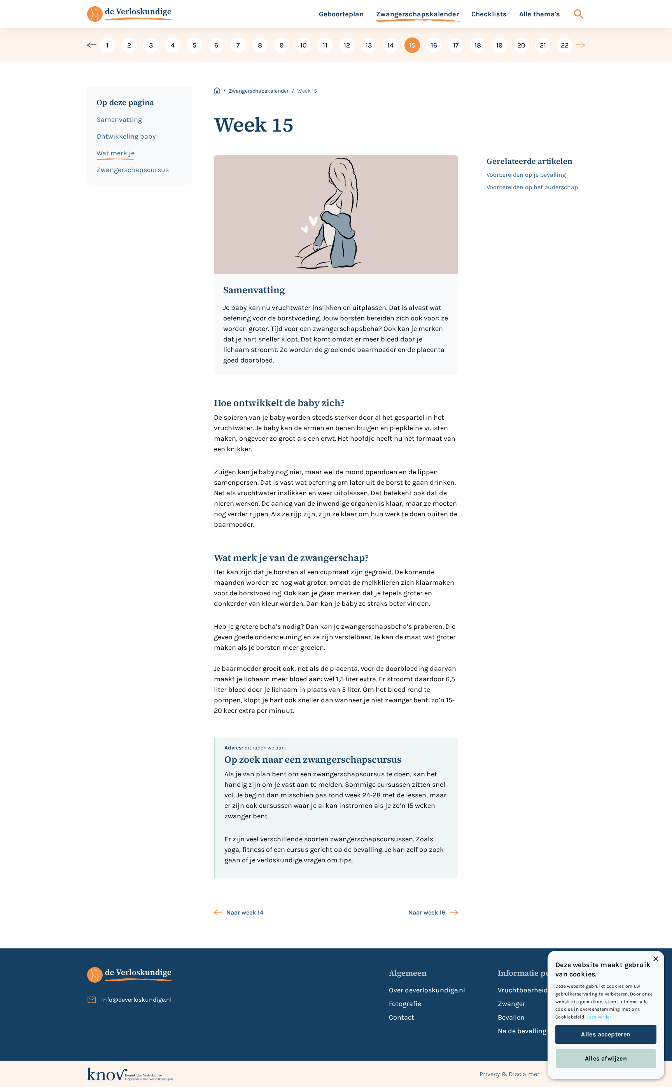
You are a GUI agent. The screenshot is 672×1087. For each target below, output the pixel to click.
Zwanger (511, 1003)
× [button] (655, 959)
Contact (401, 1017)
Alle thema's (539, 14)
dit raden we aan (254, 747)
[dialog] (606, 1015)
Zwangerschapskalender (417, 14)
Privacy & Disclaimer (509, 1074)
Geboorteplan (341, 14)
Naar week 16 (427, 912)
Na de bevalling (522, 1031)
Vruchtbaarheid (523, 990)
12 (347, 45)
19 (499, 45)
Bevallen (511, 1017)
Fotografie (405, 1003)
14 (390, 45)
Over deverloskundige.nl (427, 990)
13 (369, 45)
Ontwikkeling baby (126, 136)
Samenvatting (119, 119)
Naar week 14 (245, 912)
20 (521, 45)
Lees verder (598, 1017)
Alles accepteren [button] (605, 1034)
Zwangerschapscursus (132, 169)
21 (543, 45)
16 (434, 45)
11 (325, 45)
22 (565, 45)
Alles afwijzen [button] (606, 1058)
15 (412, 45)
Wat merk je (115, 153)
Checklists (489, 14)
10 (303, 45)
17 (455, 45)
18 (477, 45)
